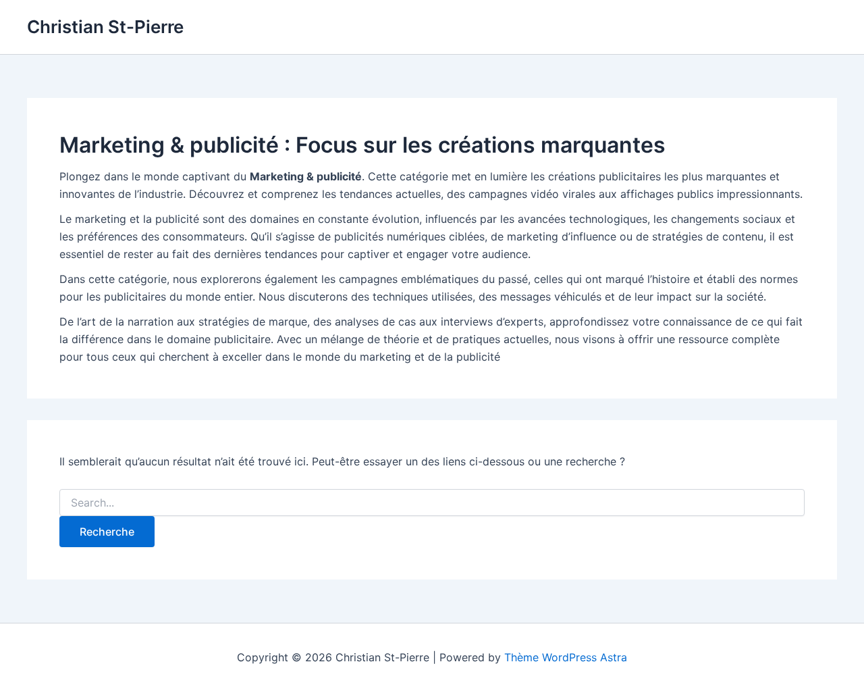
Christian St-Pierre (105, 26)
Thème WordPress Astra (565, 657)
